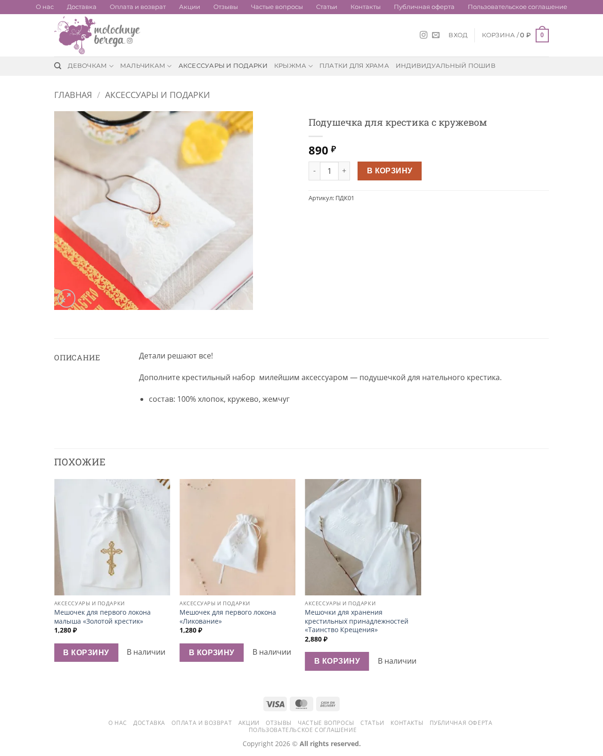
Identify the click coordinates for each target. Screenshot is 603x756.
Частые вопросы (277, 6)
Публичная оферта (424, 6)
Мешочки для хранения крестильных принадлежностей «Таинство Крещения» (356, 621)
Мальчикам (142, 65)
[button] (457, 35)
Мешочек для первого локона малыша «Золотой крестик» (102, 617)
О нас (45, 6)
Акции (189, 6)
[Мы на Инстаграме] (423, 35)
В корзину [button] (86, 652)
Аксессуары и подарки (223, 65)
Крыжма (290, 65)
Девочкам (87, 65)
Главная (73, 94)
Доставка (82, 6)
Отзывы (225, 6)
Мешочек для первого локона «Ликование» (227, 617)
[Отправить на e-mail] (436, 35)
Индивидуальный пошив (446, 65)
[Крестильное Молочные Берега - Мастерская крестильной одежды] (101, 35)
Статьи (326, 6)
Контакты (365, 6)
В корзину (390, 170)
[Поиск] (57, 66)
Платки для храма (354, 65)
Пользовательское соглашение (517, 6)
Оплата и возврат (138, 6)
